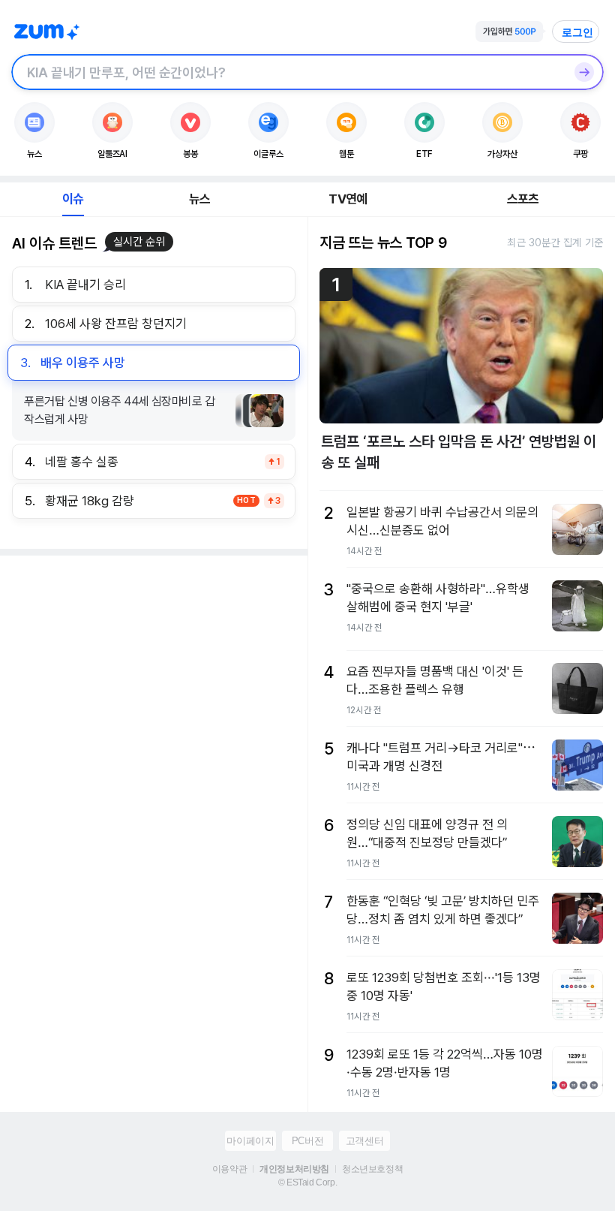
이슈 (72, 198)
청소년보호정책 (372, 1169)
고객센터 (364, 1140)
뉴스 (199, 198)
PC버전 (307, 1140)
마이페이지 (250, 1140)
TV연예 (347, 198)
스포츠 (523, 198)
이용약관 (229, 1169)
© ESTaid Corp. (307, 1182)
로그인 (577, 32)
